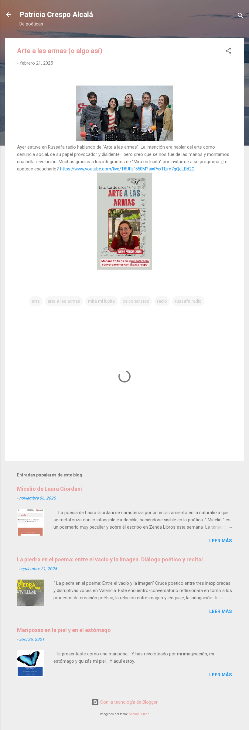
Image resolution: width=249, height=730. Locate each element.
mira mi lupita (101, 301)
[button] (228, 51)
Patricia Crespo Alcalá (56, 14)
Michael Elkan (139, 714)
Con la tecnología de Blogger (128, 702)
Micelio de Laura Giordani (49, 489)
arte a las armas (64, 301)
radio (162, 301)
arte (36, 301)
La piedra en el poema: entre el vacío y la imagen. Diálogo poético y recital (110, 559)
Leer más (220, 540)
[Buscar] (240, 16)
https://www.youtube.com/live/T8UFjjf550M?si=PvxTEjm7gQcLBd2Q (127, 169)
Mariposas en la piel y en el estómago (64, 630)
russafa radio (188, 301)
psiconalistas (136, 301)
